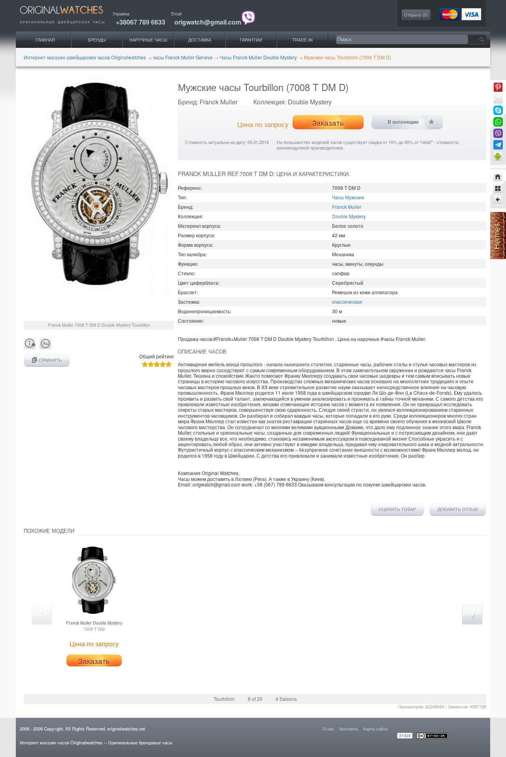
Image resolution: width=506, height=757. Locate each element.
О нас (328, 728)
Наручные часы (148, 40)
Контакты (349, 728)
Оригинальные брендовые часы (140, 742)
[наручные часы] (68, 16)
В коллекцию (403, 122)
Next (472, 614)
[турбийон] (30, 347)
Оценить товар (397, 509)
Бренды (97, 40)
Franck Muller (346, 206)
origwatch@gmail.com (207, 21)
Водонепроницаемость (204, 311)
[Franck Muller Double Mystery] (498, 199)
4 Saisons (286, 698)
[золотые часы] (45, 347)
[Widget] (498, 156)
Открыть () (416, 15)
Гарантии (251, 40)
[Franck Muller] (498, 188)
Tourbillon (224, 698)
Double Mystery (349, 216)
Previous (42, 614)
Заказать (328, 122)
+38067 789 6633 (140, 21)
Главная (45, 40)
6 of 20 (255, 698)
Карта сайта (375, 728)
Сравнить (50, 360)
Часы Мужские (348, 197)
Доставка (199, 40)
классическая (347, 301)
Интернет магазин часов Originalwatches (61, 742)
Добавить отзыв (458, 509)
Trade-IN (302, 40)
